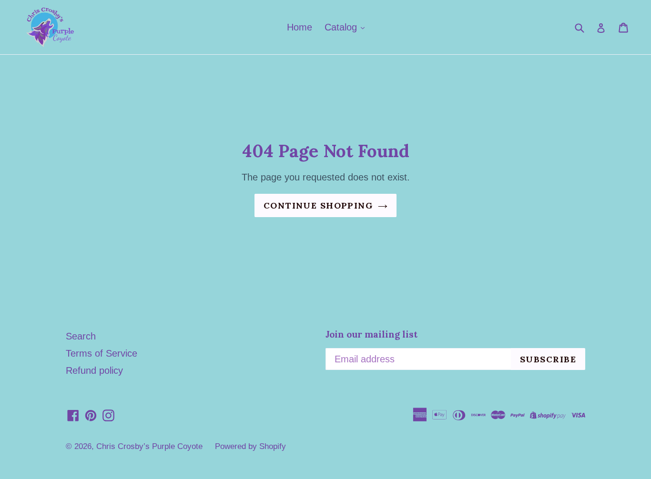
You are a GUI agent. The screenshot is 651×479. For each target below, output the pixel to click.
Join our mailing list (371, 334)
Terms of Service (101, 353)
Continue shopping (318, 205)
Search (81, 336)
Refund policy (94, 370)
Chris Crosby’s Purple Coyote (149, 446)
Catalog (342, 27)
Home (299, 27)
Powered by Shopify (250, 446)
